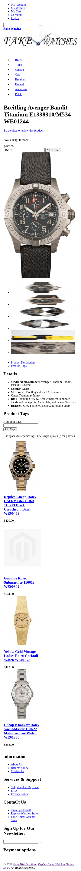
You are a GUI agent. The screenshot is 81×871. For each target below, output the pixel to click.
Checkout (16, 14)
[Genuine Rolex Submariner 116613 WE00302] (22, 571)
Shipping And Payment (25, 787)
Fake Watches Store (25, 864)
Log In (15, 18)
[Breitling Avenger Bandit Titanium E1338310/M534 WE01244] (39, 277)
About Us (17, 764)
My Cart (16, 11)
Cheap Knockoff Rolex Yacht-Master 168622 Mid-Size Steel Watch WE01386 (21, 731)
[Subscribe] (40, 842)
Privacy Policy (19, 794)
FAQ (14, 790)
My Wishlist (18, 8)
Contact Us (17, 771)
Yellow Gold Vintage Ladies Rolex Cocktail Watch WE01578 (21, 656)
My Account (18, 4)
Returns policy (19, 767)
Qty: (6, 150)
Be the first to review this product (23, 130)
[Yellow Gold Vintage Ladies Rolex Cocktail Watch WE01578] (22, 644)
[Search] (40, 25)
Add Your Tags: (12, 421)
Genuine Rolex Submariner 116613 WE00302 (19, 582)
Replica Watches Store (24, 813)
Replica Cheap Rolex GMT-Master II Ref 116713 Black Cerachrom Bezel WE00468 (20, 505)
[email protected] (21, 810)
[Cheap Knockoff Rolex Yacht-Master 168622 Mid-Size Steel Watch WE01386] (22, 717)
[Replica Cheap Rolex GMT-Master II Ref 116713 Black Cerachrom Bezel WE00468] (22, 489)
